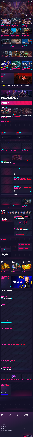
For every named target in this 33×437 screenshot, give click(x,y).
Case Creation (26, 415)
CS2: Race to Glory (4, 117)
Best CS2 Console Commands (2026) (5, 46)
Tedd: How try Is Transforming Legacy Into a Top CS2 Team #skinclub (5, 278)
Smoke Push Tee (13, 150)
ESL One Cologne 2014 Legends (8, 360)
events (5, 74)
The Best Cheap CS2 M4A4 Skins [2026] (7, 298)
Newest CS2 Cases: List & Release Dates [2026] (26, 206)
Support (27, 1)
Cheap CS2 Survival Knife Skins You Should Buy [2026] (22, 179)
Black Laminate (18, 228)
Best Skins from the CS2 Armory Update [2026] (8, 306)
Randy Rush (3, 351)
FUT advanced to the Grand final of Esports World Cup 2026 (5, 36)
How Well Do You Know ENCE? (16, 116)
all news (12, 17)
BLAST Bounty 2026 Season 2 (6, 134)
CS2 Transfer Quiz (25, 116)
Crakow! (3, 304)
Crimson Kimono (18, 222)
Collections (18, 177)
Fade (15, 217)
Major (2, 415)
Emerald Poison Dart (6, 367)
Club (19, 1)
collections (16, 218)
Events (10, 415)
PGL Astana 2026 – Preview (23, 248)
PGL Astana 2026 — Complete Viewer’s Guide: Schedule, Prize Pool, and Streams (24, 245)
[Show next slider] (29, 15)
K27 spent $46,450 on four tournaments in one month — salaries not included (15, 36)
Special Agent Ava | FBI (6, 328)
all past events (29, 121)
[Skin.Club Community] (4, 1)
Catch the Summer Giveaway (15, 163)
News (8, 1)
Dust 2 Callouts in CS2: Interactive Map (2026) (15, 46)
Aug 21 (2, 280)
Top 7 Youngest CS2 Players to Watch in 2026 (26, 46)
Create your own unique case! (5, 386)
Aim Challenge (26, 414)
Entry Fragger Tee (25, 150)
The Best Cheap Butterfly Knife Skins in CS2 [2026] (22, 229)
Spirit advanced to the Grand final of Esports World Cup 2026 (25, 26)
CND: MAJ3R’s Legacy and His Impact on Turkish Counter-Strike (15, 69)
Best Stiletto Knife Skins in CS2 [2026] (22, 188)
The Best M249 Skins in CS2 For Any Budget (8, 369)
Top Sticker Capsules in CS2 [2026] (7, 361)
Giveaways (2, 161)
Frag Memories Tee (4, 150)
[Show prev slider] (28, 15)
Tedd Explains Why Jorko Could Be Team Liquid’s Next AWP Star (26, 69)
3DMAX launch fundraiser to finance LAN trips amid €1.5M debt (26, 36)
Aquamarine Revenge (19, 234)
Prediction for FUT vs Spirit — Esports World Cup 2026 (5, 25)
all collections (8, 167)
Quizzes (13, 114)
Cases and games (22, 1)
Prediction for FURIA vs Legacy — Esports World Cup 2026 (15, 26)
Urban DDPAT (4, 296)
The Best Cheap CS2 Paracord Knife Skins (21, 170)
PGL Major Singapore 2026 (6, 76)
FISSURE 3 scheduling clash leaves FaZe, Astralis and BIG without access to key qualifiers (15, 207)
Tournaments (18, 414)
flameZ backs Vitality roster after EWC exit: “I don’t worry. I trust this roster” (5, 207)
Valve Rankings (19, 415)
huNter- (4, 220)
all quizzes (7, 107)
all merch (7, 142)
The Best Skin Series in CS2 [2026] (20, 218)
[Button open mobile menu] (31, 1)
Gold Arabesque (5, 320)
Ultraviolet (4, 313)
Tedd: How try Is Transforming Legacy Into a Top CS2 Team (5, 69)
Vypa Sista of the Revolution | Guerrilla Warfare (13, 344)
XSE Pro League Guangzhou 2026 (22, 134)
